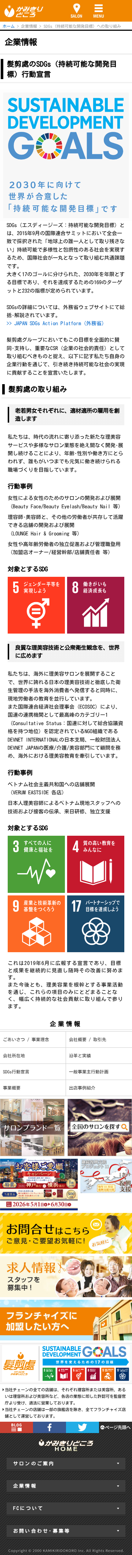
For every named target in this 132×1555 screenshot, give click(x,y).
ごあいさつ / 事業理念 (26, 1040)
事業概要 (12, 1088)
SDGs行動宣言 (16, 1072)
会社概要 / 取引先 (87, 1040)
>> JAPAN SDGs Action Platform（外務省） (57, 323)
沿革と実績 (80, 1056)
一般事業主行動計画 (89, 1072)
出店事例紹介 (82, 1088)
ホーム (9, 26)
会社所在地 (14, 1056)
